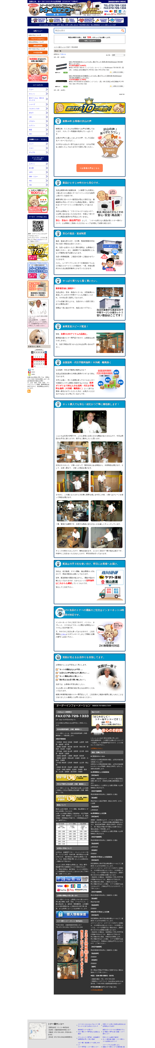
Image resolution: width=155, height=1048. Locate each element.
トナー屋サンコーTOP (62, 47)
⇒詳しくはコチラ (90, 41)
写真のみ (63, 54)
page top (121, 94)
